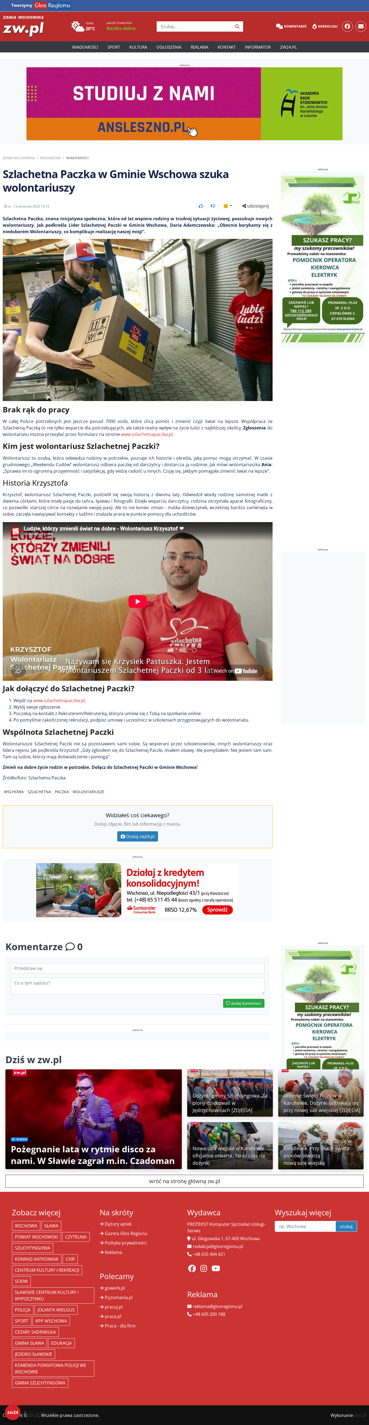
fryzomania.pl (119, 1297)
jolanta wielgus (56, 1310)
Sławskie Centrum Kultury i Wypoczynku (47, 1295)
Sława (51, 1226)
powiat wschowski (36, 1237)
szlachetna (39, 791)
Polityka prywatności (126, 1243)
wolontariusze (88, 791)
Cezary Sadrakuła (35, 1332)
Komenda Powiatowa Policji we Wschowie (50, 1368)
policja (23, 1310)
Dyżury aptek (118, 1224)
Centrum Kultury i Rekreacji (47, 1270)
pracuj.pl (114, 1307)
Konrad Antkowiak (37, 1259)
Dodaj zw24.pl (140, 836)
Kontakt (227, 47)
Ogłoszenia (168, 47)
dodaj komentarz (245, 1003)
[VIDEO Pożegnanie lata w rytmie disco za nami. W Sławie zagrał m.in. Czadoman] (93, 1119)
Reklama (199, 47)
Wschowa (14, 791)
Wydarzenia (50, 158)
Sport (114, 47)
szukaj (346, 1226)
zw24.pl (288, 47)
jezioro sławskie (33, 1354)
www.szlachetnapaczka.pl (147, 434)
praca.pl (113, 1316)
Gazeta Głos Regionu (126, 1233)
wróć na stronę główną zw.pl (184, 1181)
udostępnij (257, 206)
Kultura (138, 47)
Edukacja (61, 1343)
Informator (258, 47)
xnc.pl (360, 1415)
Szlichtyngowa (32, 1248)
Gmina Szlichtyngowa (40, 1383)
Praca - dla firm (120, 1326)
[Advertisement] (322, 638)
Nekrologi (328, 26)
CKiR (70, 1259)
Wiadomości (85, 47)
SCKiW (21, 1281)
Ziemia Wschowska (19, 158)
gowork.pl (115, 1288)
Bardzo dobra (121, 28)
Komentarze (295, 26)
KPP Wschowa (51, 1321)
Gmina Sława (29, 1343)
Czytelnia (76, 1237)
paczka (62, 791)
